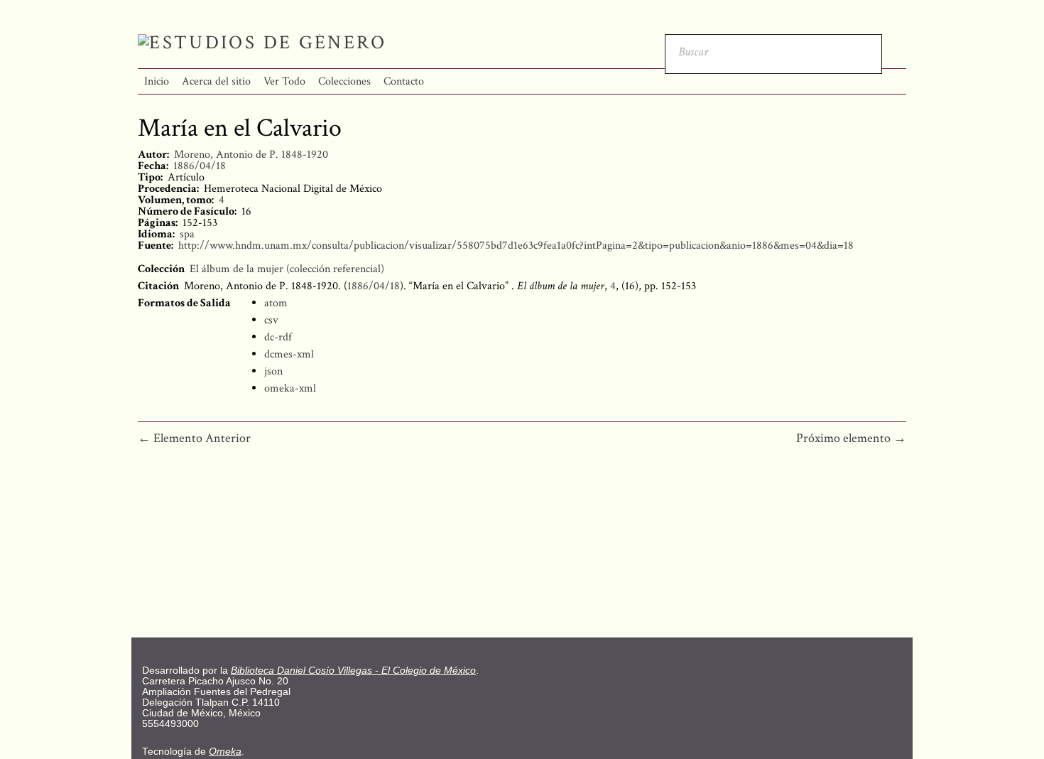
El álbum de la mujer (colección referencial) (287, 269)
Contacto (404, 81)
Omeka (225, 751)
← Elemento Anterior (194, 438)
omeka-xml (290, 388)
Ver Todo (284, 81)
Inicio (156, 81)
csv (271, 320)
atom (276, 303)
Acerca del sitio (216, 81)
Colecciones (344, 81)
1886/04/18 (199, 165)
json (273, 371)
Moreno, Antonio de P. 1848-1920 (251, 154)
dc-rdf (278, 337)
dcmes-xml (289, 354)
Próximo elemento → (851, 438)
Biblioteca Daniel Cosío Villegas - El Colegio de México (353, 670)
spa (187, 234)
